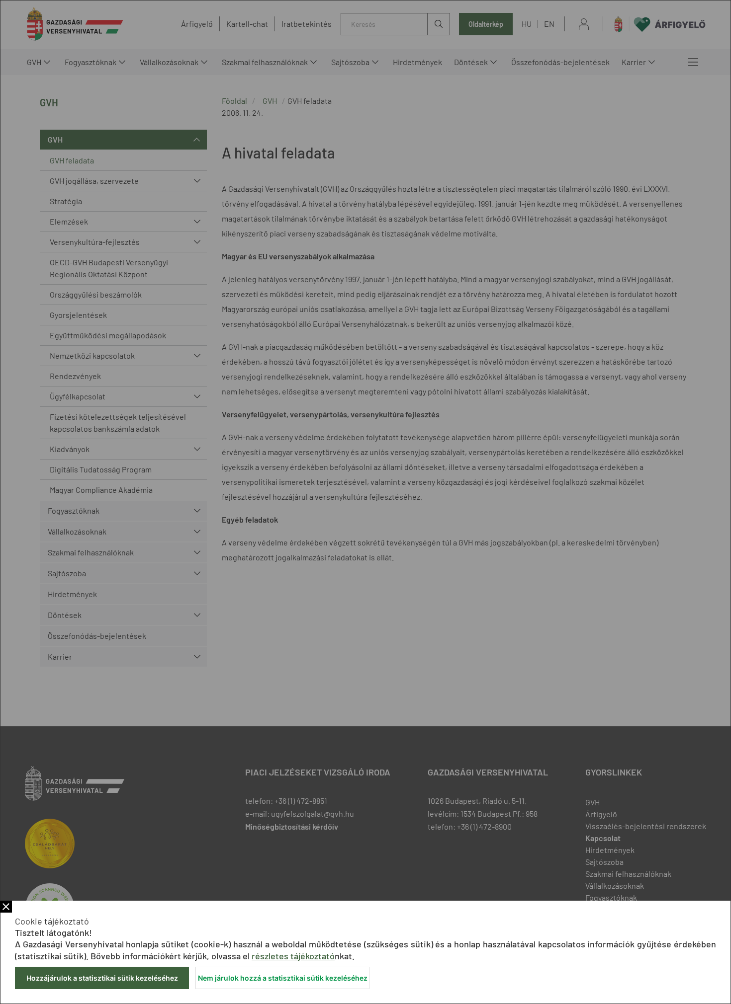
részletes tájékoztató (293, 955)
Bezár (6, 907)
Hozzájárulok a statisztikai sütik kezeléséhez (102, 978)
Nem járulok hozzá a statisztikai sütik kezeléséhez (282, 978)
